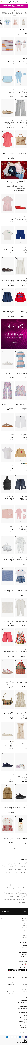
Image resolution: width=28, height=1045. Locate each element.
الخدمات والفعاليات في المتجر (22, 1003)
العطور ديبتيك (24, 935)
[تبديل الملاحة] (26, 2)
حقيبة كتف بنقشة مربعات (9, 713)
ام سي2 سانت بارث (23, 151)
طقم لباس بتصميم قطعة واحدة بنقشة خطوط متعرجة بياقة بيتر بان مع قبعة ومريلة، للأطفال (21, 60)
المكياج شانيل (24, 939)
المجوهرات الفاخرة (23, 954)
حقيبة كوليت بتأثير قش (22, 153)
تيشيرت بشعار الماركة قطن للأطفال (8, 468)
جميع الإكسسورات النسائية (9, 899)
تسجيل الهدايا (24, 1000)
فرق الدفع (24, 989)
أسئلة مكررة (24, 991)
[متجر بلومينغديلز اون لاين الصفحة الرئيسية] (14, 1)
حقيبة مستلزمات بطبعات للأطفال (9, 560)
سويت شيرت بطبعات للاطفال (22, 312)
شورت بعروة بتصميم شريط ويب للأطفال (8, 312)
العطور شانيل (24, 927)
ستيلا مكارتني (11, 866)
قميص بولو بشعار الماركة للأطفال (8, 250)
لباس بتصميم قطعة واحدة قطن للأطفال (21, 622)
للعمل (13, 986)
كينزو (25, 869)
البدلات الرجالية (24, 947)
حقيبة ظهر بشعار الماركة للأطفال (9, 808)
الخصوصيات (12, 989)
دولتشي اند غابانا (23, 496)
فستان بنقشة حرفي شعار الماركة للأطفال (21, 281)
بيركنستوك (11, 371)
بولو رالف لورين (24, 120)
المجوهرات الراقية (22, 902)
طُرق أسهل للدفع (10, 984)
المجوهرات (19, 896)
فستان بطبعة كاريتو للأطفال (21, 651)
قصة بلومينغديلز (11, 977)
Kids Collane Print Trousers (8, 404)
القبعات (25, 949)
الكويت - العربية (24, 1027)
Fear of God (23, 874)
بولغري (25, 774)
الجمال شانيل (24, 920)
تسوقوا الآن (14, 6)
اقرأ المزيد (14, 15)
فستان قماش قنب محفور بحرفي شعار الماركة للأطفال (8, 839)
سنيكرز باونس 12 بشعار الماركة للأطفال (9, 683)
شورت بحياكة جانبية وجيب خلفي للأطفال (21, 250)
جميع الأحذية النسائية (22, 887)
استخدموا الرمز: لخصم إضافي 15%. (12, 5)
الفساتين (13, 884)
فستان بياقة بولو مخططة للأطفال (8, 218)
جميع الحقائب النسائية (21, 884)
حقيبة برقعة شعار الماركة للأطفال (9, 499)
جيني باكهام (24, 743)
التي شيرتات (12, 896)
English (22, 964)
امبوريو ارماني (24, 434)
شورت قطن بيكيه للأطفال (8, 651)
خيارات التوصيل (24, 979)
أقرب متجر (12, 979)
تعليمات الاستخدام (10, 991)
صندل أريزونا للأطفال (9, 373)
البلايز (19, 890)
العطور (24, 890)
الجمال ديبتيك (24, 930)
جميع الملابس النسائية (11, 887)
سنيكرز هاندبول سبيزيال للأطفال (9, 436)
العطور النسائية (13, 890)
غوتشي (12, 151)
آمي (26, 465)
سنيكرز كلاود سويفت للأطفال (7, 776)
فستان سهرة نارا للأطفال (21, 745)
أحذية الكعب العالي (9, 893)
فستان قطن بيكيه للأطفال (8, 153)
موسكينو (15, 872)
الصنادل (16, 893)
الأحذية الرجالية (23, 893)
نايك (19, 863)
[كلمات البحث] (23, 2)
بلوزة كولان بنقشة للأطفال (21, 404)
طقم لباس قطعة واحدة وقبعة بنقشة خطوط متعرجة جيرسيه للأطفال (21, 92)
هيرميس (25, 836)
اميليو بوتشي (24, 403)
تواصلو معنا (24, 977)
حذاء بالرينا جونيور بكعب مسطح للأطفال (9, 123)
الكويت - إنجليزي (23, 1025)
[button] (20, 84)
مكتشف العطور (23, 1006)
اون (13, 774)
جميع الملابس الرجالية (21, 899)
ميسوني (25, 58)
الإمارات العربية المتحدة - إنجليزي (22, 1018)
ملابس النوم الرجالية (23, 952)
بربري (12, 247)
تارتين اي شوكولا (23, 557)
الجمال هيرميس (23, 942)
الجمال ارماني (24, 937)
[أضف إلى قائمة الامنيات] (15, 37)
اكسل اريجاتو (8, 872)
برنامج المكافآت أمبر (23, 1012)
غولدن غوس (23, 866)
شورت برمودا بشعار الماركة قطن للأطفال (21, 499)
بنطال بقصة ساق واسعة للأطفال (22, 123)
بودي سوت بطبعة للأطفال (21, 559)
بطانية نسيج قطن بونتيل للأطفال (9, 529)
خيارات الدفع (24, 982)
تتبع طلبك (25, 984)
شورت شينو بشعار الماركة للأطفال (21, 436)
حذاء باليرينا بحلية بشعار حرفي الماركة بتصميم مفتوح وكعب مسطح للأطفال (21, 218)
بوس (15, 869)
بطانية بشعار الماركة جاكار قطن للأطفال (8, 591)
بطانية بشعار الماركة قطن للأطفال (8, 622)
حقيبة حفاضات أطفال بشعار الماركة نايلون (8, 92)
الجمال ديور (24, 923)
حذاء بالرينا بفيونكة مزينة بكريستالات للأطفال (9, 745)
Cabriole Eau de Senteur (21, 838)
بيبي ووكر (12, 743)
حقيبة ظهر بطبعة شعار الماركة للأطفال (22, 683)
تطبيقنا (12, 982)
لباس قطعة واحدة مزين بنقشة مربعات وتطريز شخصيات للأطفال (22, 591)
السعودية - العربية (23, 1032)
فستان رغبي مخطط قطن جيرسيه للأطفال (21, 374)
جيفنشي (25, 247)
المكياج (24, 896)
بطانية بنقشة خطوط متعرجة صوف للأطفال (8, 60)
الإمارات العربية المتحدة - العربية (22, 1022)
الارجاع (25, 986)
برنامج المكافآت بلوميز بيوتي (22, 1009)
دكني (17, 866)
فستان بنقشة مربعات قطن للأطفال (21, 714)
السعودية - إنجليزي (23, 1029)
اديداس (12, 434)
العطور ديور (24, 925)
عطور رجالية (5, 890)
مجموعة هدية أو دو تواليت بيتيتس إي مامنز (21, 777)
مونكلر (10, 869)
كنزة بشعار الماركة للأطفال (21, 467)
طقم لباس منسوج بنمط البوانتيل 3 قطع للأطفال (22, 529)
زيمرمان (20, 869)
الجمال (6, 896)
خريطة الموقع (11, 993)
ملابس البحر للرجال (23, 956)
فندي (12, 120)
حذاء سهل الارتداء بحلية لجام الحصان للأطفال (8, 281)
